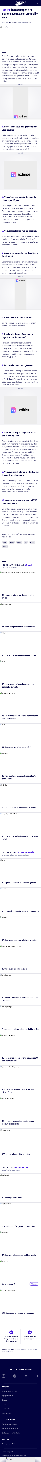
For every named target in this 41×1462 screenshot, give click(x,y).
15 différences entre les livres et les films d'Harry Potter (18, 1091)
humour (12, 542)
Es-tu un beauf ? (8, 1284)
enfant (4, 542)
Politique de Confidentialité (10, 1428)
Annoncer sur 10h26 (8, 1444)
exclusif (32, 542)
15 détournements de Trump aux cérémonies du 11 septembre (11, 1339)
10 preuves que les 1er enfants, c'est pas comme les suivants (18, 685)
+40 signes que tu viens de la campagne (18, 1313)
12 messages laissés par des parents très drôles (18, 596)
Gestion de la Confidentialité (11, 1433)
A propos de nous (7, 1395)
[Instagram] (3, 1376)
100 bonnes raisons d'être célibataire (16, 1154)
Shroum (28, 22)
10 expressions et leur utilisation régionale (19, 882)
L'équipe (4, 1400)
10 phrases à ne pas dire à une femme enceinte (20, 911)
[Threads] (37, 1376)
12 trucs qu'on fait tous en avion (14, 968)
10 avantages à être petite (12, 1197)
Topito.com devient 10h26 (10, 1391)
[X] (26, 1376)
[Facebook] (14, 1376)
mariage (19, 542)
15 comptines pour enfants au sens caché (18, 626)
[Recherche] (37, 3)
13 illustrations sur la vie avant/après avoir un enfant (20, 837)
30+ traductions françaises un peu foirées (18, 1226)
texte (26, 542)
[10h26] (20, 3)
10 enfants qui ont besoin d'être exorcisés (30, 1338)
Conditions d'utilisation (9, 1424)
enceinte (5, 546)
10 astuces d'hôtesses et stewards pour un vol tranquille (20, 999)
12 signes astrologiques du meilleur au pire (19, 1255)
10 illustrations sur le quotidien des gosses (19, 655)
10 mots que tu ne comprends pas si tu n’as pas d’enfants (19, 777)
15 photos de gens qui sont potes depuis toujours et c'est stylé (18, 1122)
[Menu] (3, 3)
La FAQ (4, 1404)
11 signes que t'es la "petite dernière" (16, 747)
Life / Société (12, 22)
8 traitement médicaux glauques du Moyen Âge (20, 1029)
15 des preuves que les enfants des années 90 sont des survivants (20, 717)
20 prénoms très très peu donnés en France (19, 807)
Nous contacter (7, 1413)
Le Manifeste (6, 1409)
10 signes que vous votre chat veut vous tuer (19, 940)
